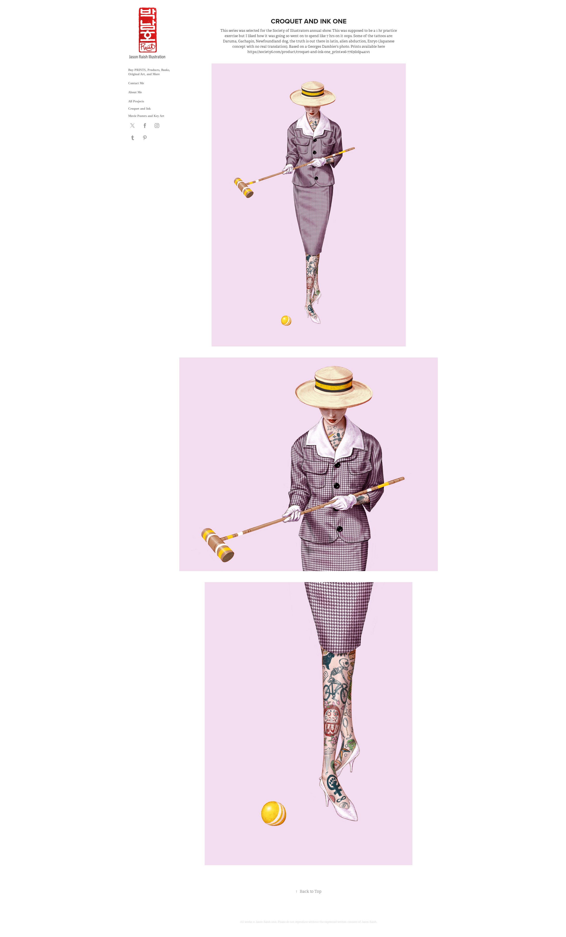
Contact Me (136, 83)
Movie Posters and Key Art (146, 116)
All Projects (136, 101)
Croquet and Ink (139, 108)
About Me (135, 92)
